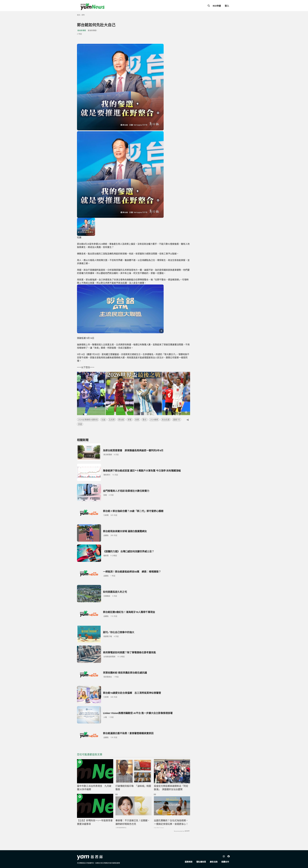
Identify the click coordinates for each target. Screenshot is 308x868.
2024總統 (154, 419)
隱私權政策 (201, 861)
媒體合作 (225, 861)
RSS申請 (217, 5)
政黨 (137, 419)
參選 (80, 424)
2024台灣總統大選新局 (88, 419)
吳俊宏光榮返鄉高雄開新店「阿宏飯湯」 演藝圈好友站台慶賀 (171, 787)
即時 (83, 15)
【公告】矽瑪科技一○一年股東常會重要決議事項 (95, 822)
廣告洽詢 (214, 861)
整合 (144, 419)
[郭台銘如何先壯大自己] (120, 87)
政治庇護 (166, 419)
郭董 (130, 419)
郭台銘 (121, 419)
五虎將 (112, 419)
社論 (103, 419)
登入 (227, 5)
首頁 (78, 15)
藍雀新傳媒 (81, 30)
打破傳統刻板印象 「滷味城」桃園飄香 (133, 787)
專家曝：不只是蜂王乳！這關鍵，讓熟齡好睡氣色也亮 (133, 822)
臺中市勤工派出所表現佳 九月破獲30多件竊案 (94, 787)
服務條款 (188, 861)
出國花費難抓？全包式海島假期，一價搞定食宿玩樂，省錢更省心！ (171, 822)
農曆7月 (176, 419)
